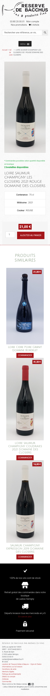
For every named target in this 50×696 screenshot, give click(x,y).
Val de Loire (10, 52)
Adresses (5, 679)
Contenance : (22, 194)
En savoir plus (25, 616)
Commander (25, 355)
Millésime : (22, 202)
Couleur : (21, 210)
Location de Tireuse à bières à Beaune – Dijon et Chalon (22, 664)
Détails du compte (8, 677)
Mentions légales (8, 672)
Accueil (4, 50)
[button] (23, 43)
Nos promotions (19, 25)
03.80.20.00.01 (17, 21)
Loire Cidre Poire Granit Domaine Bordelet (25, 349)
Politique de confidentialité (11, 674)
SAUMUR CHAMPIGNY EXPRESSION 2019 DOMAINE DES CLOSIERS (25, 548)
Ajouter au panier (30, 235)
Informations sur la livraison (12, 667)
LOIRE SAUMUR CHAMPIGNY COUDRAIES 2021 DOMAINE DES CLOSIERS (25, 448)
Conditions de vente (9, 669)
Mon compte (32, 21)
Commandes (6, 682)
